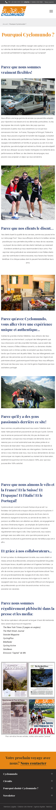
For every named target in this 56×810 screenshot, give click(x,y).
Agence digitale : (40, 807)
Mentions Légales (10, 807)
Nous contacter (33, 763)
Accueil (5, 24)
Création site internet (25, 807)
